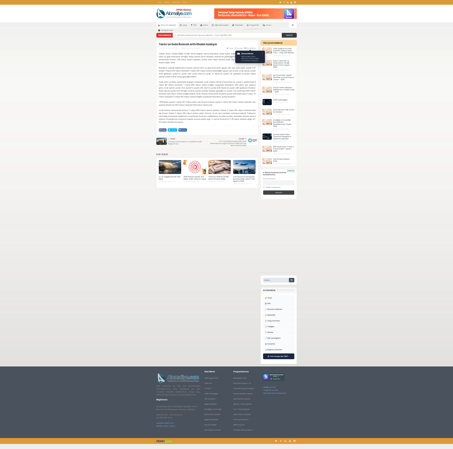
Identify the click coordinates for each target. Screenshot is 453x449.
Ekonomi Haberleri (168, 25)
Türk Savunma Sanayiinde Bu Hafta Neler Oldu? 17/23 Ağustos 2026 (244, 179)
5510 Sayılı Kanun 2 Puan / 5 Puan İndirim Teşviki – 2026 (283, 149)
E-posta (240, 48)
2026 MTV (208, 383)
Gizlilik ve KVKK (270, 387)
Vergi (185, 25)
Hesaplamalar (167, 30)
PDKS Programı (239, 425)
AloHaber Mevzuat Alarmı (243, 430)
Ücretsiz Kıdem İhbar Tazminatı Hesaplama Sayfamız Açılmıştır (282, 136)
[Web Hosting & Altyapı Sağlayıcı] (164, 441)
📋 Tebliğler (269, 326)
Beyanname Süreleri (212, 414)
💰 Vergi (268, 298)
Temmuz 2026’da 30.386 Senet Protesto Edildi (218, 178)
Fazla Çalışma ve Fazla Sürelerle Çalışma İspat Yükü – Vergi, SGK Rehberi (283, 50)
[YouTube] (291, 2)
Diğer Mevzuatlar (222, 25)
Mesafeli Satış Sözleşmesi (275, 393)
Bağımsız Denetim (211, 419)
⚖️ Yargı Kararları (272, 321)
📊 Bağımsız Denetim (273, 350)
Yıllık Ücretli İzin (210, 399)
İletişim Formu (162, 426)
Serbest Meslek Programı (243, 394)
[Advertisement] (278, 237)
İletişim (185, 2)
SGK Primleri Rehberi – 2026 (282, 160)
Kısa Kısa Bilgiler (210, 425)
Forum (159, 2)
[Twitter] (280, 2)
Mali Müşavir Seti (239, 378)
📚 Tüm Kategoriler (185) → (279, 356)
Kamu (205, 25)
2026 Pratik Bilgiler (280, 100)
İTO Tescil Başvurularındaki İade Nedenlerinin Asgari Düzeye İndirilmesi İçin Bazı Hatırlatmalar (228, 143)
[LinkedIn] (287, 2)
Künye (172, 426)
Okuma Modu (251, 48)
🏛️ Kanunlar (270, 344)
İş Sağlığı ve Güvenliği (212, 409)
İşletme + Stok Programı (242, 404)
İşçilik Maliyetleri (210, 404)
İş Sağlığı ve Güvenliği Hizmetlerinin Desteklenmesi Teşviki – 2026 (283, 123)
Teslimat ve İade (271, 390)
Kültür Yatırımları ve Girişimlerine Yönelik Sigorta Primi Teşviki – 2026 (282, 64)
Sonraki (241, 139)
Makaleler (239, 25)
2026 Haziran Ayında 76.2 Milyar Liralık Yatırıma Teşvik (195, 178)
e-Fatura (207, 388)
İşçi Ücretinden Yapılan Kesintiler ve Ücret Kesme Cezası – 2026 (283, 77)
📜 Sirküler (269, 332)
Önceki (172, 139)
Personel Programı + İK (242, 383)
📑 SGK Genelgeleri (272, 338)
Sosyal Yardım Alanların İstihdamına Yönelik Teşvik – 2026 (284, 89)
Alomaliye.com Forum (212, 430)
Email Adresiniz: (269, 179)
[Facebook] (284, 2)
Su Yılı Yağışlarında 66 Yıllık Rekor (190, 35)
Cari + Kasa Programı (241, 409)
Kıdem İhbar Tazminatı (241, 414)
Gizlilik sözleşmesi (273, 187)
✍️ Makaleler (270, 315)
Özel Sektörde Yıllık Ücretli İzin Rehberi (283, 111)
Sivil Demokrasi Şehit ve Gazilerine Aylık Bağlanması (185, 142)
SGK (195, 25)
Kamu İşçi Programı (240, 419)
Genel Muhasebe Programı (243, 388)
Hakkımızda (176, 2)
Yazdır (231, 48)
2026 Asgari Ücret (211, 378)
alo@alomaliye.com (165, 423)
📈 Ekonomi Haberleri (273, 309)
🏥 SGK (268, 303)
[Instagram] (295, 2)
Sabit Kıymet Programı (241, 399)
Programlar (254, 25)
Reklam (167, 2)
